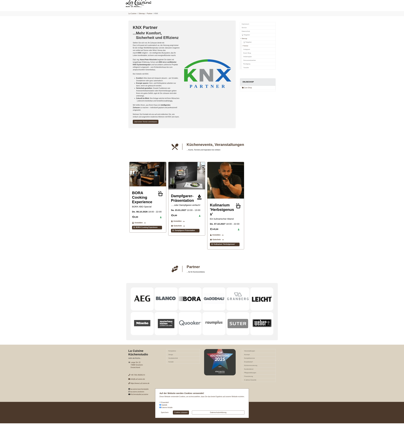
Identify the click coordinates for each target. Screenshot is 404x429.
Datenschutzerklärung (218, 412)
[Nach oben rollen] (399, 424)
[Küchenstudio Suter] (237, 323)
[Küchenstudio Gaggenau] (213, 298)
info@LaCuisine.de (137, 379)
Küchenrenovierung (250, 365)
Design (170, 354)
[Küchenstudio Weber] (261, 323)
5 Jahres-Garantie (250, 380)
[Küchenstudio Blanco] (166, 298)
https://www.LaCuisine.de (139, 383)
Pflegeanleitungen (250, 372)
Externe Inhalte (167, 407)
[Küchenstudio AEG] (142, 298)
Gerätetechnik (173, 358)
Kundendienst (248, 369)
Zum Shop (248, 88)
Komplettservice (249, 358)
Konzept (247, 354)
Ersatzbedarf (248, 362)
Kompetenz (172, 351)
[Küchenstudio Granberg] (237, 298)
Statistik (164, 405)
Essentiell (165, 402)
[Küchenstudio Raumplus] (213, 323)
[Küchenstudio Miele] (142, 323)
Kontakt (170, 362)
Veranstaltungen (249, 351)
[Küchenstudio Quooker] (190, 323)
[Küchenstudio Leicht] (261, 298)
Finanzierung (248, 376)
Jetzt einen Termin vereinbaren (145, 122)
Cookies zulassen (181, 412)
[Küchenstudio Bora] (190, 298)
